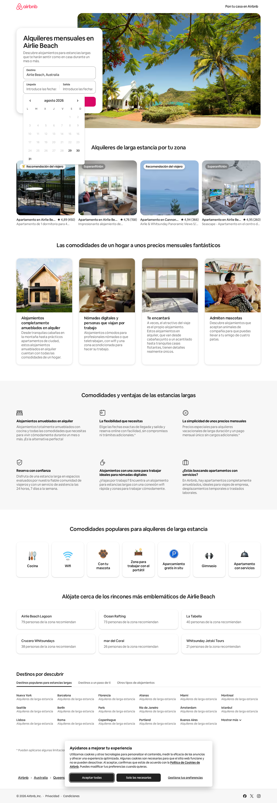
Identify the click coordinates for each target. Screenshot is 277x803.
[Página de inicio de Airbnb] (26, 6)
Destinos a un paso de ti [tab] (94, 683)
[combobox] (59, 74)
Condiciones (71, 796)
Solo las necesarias (138, 777)
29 (70, 150)
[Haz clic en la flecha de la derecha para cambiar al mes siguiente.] (77, 100)
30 (78, 150)
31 (29, 159)
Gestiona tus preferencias (185, 777)
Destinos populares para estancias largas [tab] (44, 683)
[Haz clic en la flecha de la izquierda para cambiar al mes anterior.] (30, 100)
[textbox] (41, 89)
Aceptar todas (92, 777)
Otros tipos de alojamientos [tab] (136, 683)
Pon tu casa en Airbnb (241, 6)
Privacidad (52, 796)
